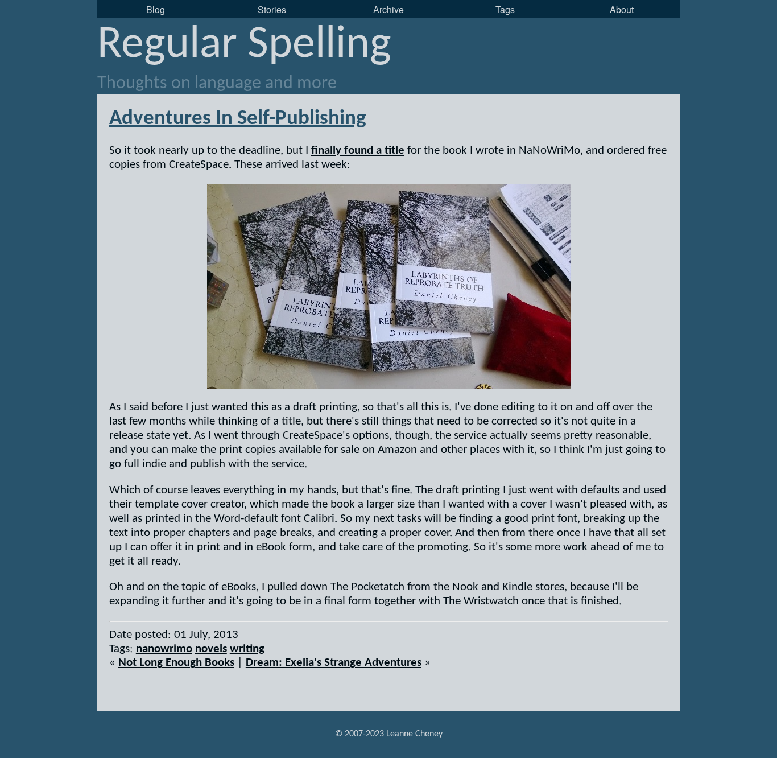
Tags (505, 9)
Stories (272, 9)
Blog (155, 9)
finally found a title (357, 150)
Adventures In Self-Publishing (237, 118)
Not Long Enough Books (176, 663)
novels (211, 649)
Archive (388, 9)
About (622, 9)
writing (247, 649)
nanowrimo (164, 649)
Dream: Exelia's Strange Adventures (333, 663)
